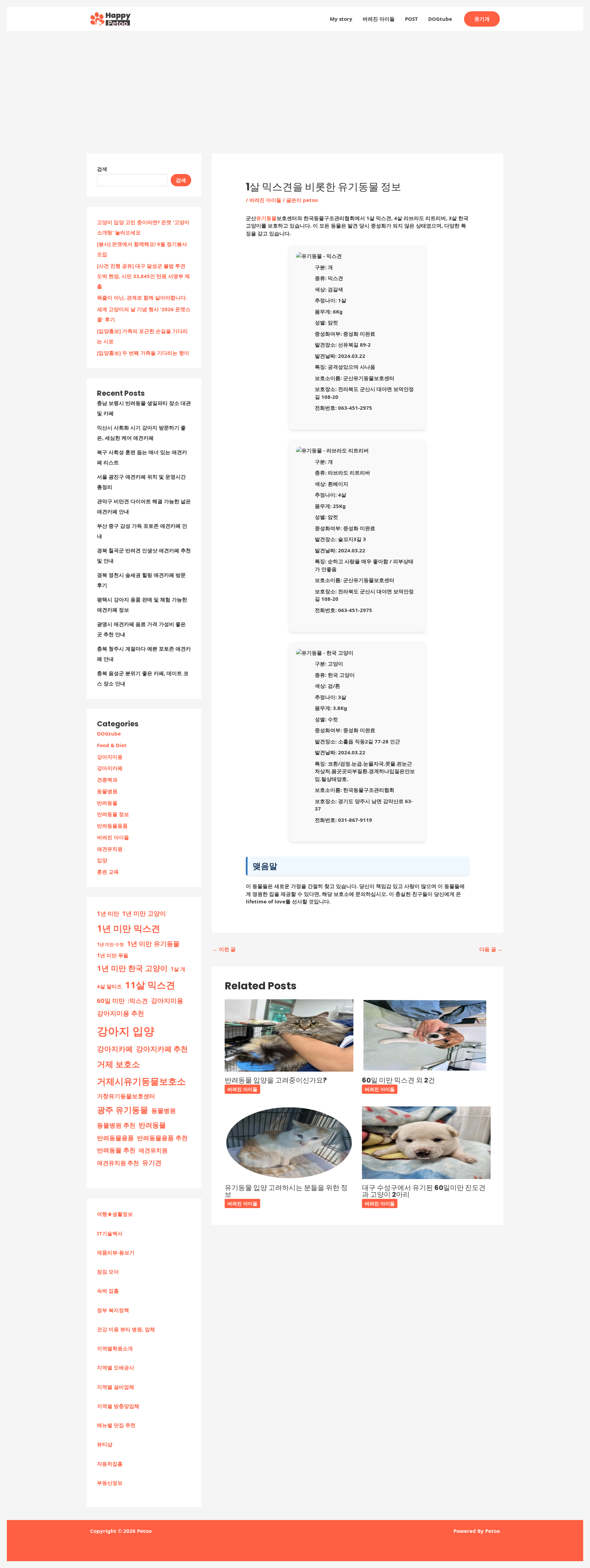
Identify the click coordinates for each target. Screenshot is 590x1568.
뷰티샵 (104, 1444)
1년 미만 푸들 (112, 955)
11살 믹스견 (150, 984)
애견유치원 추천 (118, 1163)
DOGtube (440, 18)
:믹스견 (138, 1000)
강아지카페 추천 (162, 1049)
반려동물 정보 (113, 814)
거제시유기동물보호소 (141, 1081)
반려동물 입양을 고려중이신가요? (276, 1080)
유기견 (151, 1162)
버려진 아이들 (379, 18)
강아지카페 (110, 768)
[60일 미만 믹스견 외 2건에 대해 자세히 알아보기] (426, 1034)
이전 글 (224, 949)
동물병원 (107, 791)
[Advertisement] (295, 82)
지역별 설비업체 (115, 1386)
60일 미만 (111, 1000)
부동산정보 (110, 1482)
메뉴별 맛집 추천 (116, 1425)
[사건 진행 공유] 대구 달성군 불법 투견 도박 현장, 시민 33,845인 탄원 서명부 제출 (143, 276)
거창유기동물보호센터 (126, 1096)
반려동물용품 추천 (162, 1138)
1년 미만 (108, 913)
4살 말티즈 (109, 986)
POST (411, 18)
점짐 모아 (108, 1271)
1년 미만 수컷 (110, 944)
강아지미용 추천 (120, 1013)
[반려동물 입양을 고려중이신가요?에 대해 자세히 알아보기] (289, 1034)
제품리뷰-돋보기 (116, 1252)
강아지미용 (110, 756)
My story (341, 18)
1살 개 (178, 969)
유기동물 (266, 218)
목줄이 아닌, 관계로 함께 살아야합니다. (142, 297)
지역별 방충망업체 (118, 1406)
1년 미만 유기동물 (153, 943)
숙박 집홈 (108, 1290)
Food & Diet (112, 745)
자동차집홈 (110, 1463)
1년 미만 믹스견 (128, 928)
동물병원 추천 (116, 1125)
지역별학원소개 (115, 1348)
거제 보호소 (118, 1064)
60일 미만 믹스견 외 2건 (398, 1080)
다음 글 (491, 949)
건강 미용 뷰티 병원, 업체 (126, 1329)
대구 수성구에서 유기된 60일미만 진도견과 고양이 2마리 (424, 1191)
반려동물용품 (112, 825)
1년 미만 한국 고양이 (132, 968)
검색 (102, 168)
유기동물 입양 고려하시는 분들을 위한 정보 (286, 1191)
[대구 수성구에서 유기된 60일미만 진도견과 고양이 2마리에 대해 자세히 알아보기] (426, 1142)
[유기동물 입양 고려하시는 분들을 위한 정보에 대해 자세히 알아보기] (289, 1142)
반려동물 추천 (116, 1150)
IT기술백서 (110, 1233)
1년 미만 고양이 (144, 913)
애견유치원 (110, 848)
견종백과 (107, 779)
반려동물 (107, 802)
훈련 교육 (108, 871)
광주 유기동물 (122, 1109)
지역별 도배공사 (115, 1367)
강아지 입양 (125, 1030)
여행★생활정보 (115, 1213)
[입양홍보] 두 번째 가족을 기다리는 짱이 (143, 352)
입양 (102, 860)
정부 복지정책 (113, 1310)
